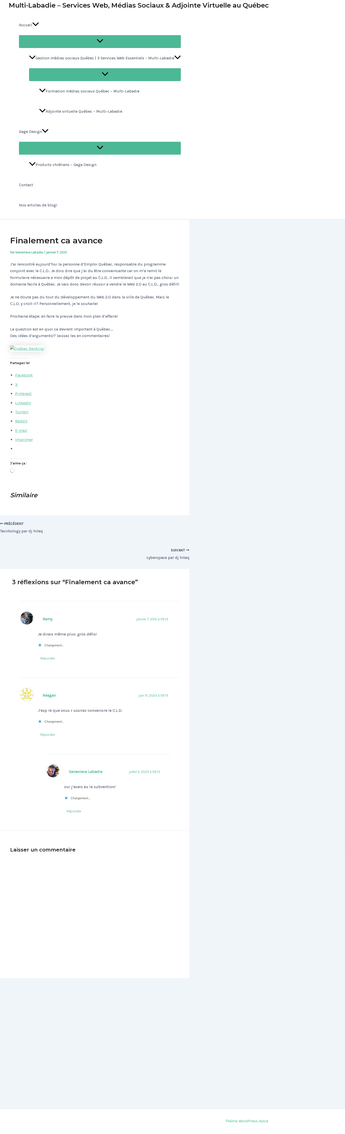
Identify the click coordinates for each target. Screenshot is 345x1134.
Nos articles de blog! (38, 205)
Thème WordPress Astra (246, 1121)
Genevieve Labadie (86, 771)
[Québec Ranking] (27, 348)
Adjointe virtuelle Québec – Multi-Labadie (84, 111)
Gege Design (30, 131)
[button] (35, 25)
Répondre (47, 658)
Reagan (49, 695)
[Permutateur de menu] (100, 41)
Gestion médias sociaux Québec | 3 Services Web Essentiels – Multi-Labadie (105, 58)
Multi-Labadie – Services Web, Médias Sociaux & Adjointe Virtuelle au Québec (139, 5)
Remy (48, 619)
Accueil (25, 24)
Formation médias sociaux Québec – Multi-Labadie (92, 91)
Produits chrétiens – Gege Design (66, 164)
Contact (26, 184)
